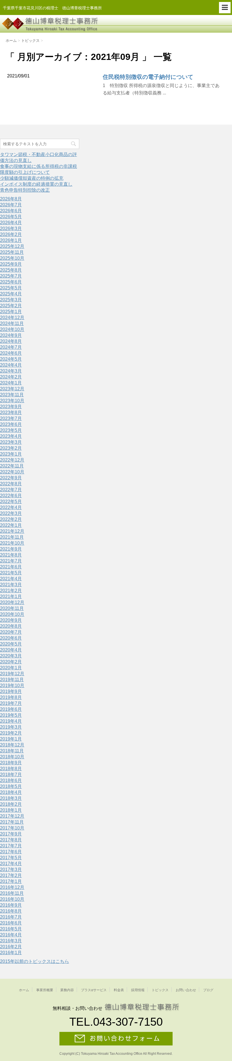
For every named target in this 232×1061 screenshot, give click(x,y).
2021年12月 (12, 531)
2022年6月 (11, 495)
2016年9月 (11, 905)
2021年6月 (11, 566)
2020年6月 (11, 638)
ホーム (24, 990)
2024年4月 (11, 365)
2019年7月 (11, 703)
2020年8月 (11, 626)
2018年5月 (11, 786)
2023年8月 (11, 412)
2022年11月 (12, 466)
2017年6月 (11, 851)
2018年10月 (12, 756)
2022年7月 (11, 489)
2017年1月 (11, 881)
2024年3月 (11, 371)
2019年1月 (11, 739)
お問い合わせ (186, 990)
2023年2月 (11, 448)
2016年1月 (11, 952)
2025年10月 (12, 258)
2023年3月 (11, 442)
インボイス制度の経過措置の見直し (36, 184)
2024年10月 (12, 329)
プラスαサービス (94, 990)
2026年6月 (11, 210)
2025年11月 (12, 252)
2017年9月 (11, 834)
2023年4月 (11, 436)
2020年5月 (11, 644)
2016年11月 (12, 893)
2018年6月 (11, 780)
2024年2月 (11, 376)
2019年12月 (12, 673)
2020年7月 (11, 632)
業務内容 (67, 990)
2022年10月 (12, 471)
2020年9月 (11, 620)
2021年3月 (11, 584)
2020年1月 (11, 667)
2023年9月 (11, 406)
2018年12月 (12, 744)
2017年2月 (11, 875)
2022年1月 (11, 525)
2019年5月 (11, 715)
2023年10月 (12, 400)
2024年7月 (11, 347)
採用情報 (138, 990)
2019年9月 (11, 691)
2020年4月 (11, 650)
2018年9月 (11, 762)
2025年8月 (11, 270)
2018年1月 (11, 810)
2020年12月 (12, 602)
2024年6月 (11, 353)
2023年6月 (11, 424)
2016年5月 (11, 928)
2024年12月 (12, 317)
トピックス (160, 990)
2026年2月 (11, 234)
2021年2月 (11, 590)
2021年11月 (12, 537)
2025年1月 (11, 311)
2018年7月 (11, 774)
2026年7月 (11, 204)
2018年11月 (12, 750)
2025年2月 (11, 305)
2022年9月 (11, 477)
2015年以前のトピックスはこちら (34, 961)
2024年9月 (11, 335)
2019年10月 (12, 685)
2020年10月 (12, 614)
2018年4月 (11, 792)
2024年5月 (11, 359)
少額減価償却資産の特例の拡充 (31, 178)
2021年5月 (11, 572)
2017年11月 (12, 822)
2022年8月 (11, 483)
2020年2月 (11, 661)
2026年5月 (11, 216)
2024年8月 (11, 341)
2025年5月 (11, 287)
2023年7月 (11, 418)
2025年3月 (11, 299)
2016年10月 (12, 899)
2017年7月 (11, 845)
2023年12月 (12, 388)
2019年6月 (11, 709)
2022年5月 (11, 501)
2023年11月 (12, 394)
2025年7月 (11, 276)
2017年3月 (11, 869)
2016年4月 (11, 934)
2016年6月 (11, 923)
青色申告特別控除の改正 (25, 190)
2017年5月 (11, 857)
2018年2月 (11, 804)
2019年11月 (12, 679)
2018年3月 (11, 798)
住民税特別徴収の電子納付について (148, 77)
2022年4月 (11, 507)
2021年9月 (11, 549)
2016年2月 (11, 946)
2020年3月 (11, 655)
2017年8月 (11, 839)
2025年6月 (11, 282)
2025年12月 (12, 246)
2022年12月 (12, 460)
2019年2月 (11, 733)
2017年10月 (12, 828)
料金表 (119, 990)
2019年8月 (11, 697)
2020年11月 (12, 608)
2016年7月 (11, 917)
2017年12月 (12, 816)
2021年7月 (11, 560)
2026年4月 (11, 222)
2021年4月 (11, 578)
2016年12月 (12, 887)
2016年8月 (11, 911)
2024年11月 (12, 323)
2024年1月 (11, 382)
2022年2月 (11, 519)
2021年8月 (11, 555)
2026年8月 (11, 198)
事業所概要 (44, 990)
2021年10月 (12, 543)
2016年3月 (11, 940)
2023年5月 (11, 430)
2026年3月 (11, 228)
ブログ (208, 990)
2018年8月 (11, 768)
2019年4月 (11, 721)
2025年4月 (11, 293)
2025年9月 (11, 264)
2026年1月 (11, 240)
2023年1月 (11, 454)
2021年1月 (11, 596)
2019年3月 (11, 727)
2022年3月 (11, 513)
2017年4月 (11, 863)
